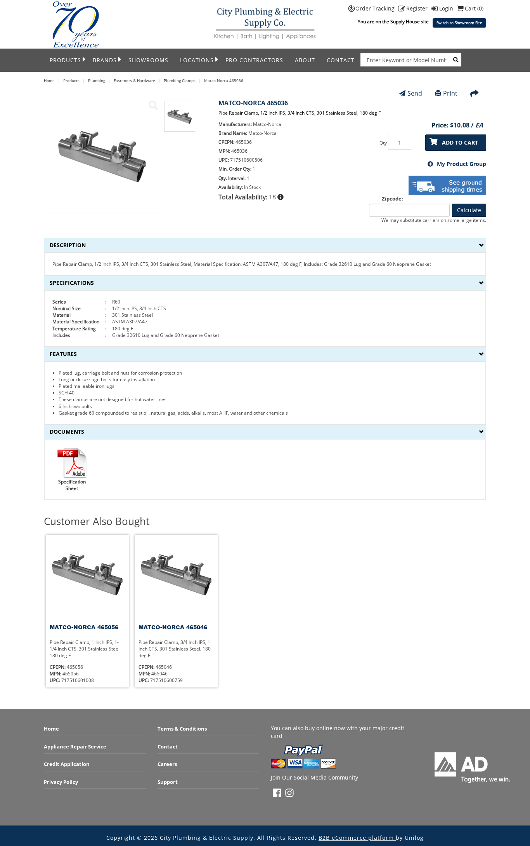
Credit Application (67, 764)
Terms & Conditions (182, 728)
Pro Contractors (254, 60)
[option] (179, 120)
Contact (341, 60)
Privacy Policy (61, 781)
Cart (474, 8)
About (305, 60)
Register (417, 8)
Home (51, 728)
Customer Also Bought (96, 521)
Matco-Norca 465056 (84, 627)
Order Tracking (375, 8)
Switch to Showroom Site (459, 22)
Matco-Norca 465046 (173, 627)
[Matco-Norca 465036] (153, 105)
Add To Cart (460, 142)
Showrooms (148, 60)
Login (447, 8)
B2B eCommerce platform (357, 837)
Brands (105, 60)
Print (450, 93)
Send (414, 93)
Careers (167, 764)
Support (168, 781)
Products (65, 60)
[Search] (455, 59)
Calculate (469, 210)
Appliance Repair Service (75, 746)
